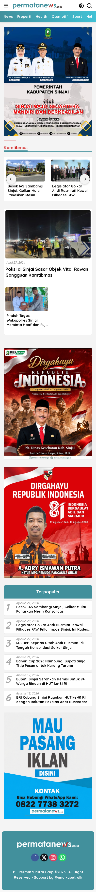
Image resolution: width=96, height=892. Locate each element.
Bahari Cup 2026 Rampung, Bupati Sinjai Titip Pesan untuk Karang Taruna (51, 663)
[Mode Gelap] (81, 6)
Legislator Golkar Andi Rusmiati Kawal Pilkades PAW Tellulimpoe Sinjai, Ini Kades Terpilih (70, 191)
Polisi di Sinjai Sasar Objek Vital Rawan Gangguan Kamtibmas (46, 272)
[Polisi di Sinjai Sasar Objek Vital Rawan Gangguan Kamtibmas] (48, 234)
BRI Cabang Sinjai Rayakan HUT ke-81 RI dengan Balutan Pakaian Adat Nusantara (51, 699)
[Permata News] (37, 5)
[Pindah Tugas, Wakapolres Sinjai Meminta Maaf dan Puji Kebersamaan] (26, 299)
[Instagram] (53, 858)
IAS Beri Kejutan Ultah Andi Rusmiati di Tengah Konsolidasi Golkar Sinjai (50, 645)
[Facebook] (35, 858)
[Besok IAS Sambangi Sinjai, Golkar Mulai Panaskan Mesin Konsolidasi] (25, 170)
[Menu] (7, 5)
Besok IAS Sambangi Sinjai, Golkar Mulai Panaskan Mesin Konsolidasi (25, 191)
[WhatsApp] (62, 858)
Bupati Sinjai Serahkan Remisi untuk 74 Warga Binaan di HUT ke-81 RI (50, 681)
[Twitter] (44, 858)
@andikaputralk (68, 877)
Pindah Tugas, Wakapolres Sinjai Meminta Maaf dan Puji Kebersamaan (27, 320)
